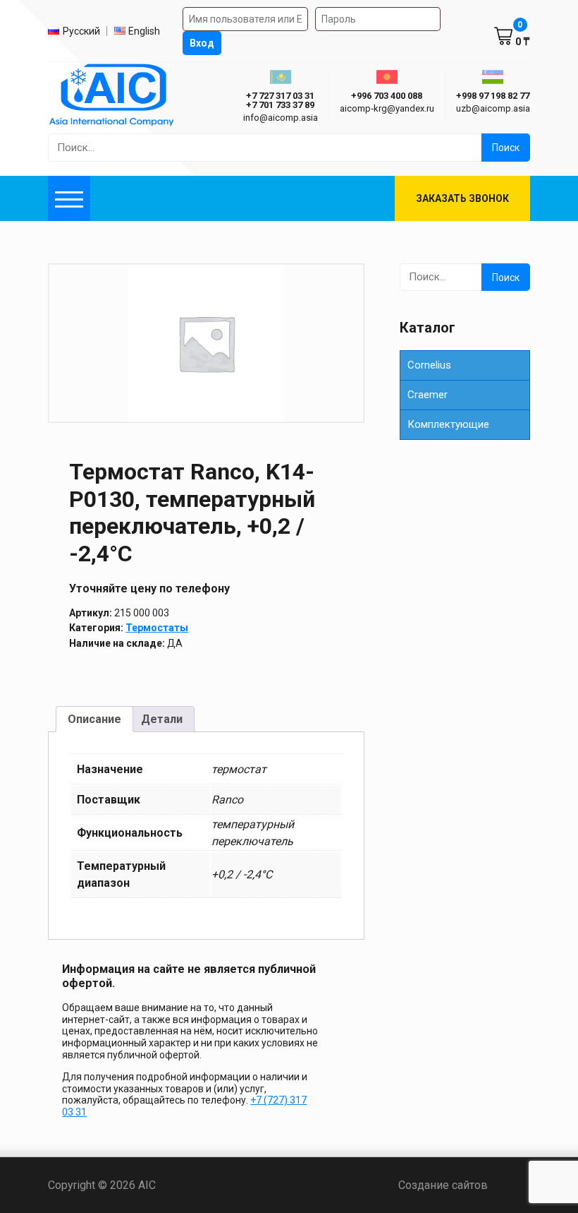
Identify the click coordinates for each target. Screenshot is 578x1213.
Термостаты (156, 627)
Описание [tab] (94, 719)
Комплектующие (448, 424)
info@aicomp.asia (280, 117)
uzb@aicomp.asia (493, 108)
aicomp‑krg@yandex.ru (387, 108)
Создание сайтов (464, 1185)
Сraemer (427, 394)
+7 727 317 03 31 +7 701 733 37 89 (280, 100)
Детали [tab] (162, 719)
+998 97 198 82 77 (492, 95)
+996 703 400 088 (386, 95)
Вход (202, 43)
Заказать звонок (462, 198)
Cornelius (429, 365)
